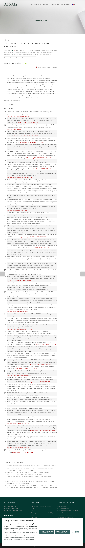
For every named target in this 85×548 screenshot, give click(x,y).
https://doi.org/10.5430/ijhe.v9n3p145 (17, 129)
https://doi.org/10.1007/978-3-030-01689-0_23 (38, 158)
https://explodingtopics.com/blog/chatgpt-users (19, 182)
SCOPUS (33, 510)
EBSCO (33, 515)
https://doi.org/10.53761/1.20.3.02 (42, 169)
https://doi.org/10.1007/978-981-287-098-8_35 (19, 281)
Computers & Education (21, 430)
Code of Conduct (62, 506)
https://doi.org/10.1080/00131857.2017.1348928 (20, 329)
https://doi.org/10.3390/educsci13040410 (39, 248)
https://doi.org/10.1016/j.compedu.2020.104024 (30, 142)
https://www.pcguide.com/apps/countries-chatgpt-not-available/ (23, 333)
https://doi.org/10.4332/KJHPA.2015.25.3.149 (42, 382)
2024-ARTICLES (33, 50)
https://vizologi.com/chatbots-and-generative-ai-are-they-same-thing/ (24, 147)
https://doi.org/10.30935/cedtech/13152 (28, 122)
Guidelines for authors (63, 508)
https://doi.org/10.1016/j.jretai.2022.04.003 (18, 311)
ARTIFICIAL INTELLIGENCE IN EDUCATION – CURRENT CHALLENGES (25, 479)
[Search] (80, 5)
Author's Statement (62, 513)
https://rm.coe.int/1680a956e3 (48, 230)
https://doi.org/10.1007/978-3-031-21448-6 (27, 368)
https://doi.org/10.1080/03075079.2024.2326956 (20, 177)
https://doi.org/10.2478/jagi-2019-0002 (22, 452)
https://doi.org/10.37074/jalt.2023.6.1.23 (40, 364)
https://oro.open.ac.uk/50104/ (46, 252)
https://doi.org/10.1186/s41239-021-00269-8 (19, 423)
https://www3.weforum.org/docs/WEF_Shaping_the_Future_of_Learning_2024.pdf (27, 437)
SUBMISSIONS (55, 4)
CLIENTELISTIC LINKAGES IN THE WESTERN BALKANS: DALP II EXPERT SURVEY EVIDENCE (31, 466)
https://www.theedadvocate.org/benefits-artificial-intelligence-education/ (30, 259)
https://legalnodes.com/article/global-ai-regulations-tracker (39, 338)
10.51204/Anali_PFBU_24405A (46, 67)
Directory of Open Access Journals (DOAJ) (42, 513)
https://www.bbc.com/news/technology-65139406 (19, 285)
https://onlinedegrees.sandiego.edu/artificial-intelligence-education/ (33, 412)
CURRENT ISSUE (36, 4)
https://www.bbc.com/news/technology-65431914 (19, 289)
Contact (71, 517)
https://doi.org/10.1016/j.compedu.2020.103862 (19, 375)
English (11, 104)
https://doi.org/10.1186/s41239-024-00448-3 (19, 447)
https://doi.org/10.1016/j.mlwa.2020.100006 (18, 116)
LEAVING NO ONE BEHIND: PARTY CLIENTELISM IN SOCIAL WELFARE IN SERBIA (29, 477)
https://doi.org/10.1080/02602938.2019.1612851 (26, 136)
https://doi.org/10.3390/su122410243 (46, 344)
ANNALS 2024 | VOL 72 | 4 (21, 50)
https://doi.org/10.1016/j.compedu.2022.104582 (42, 430)
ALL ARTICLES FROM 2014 (43, 50)
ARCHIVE (45, 4)
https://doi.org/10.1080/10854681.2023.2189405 (33, 237)
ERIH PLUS (34, 517)
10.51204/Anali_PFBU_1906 (14, 510)
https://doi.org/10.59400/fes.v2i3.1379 (17, 210)
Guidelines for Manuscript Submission (67, 510)
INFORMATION (65, 4)
